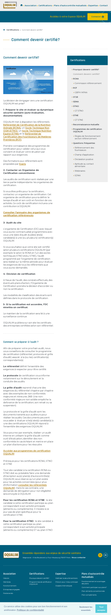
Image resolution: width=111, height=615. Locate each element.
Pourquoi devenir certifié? (86, 69)
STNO (76, 106)
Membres (7, 582)
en (106, 555)
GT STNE (79, 120)
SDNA (76, 101)
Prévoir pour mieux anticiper (67, 582)
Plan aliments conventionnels (93, 591)
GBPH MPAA (81, 92)
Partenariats (8, 593)
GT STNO (79, 111)
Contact (104, 5)
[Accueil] (10, 8)
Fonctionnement (9, 586)
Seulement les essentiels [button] (85, 608)
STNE (75, 115)
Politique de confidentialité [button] (30, 610)
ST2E (75, 97)
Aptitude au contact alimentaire (84, 165)
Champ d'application (84, 155)
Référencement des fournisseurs (84, 149)
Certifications (45, 5)
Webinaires (80, 171)
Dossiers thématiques (64, 586)
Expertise (93, 5)
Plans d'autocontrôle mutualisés (70, 5)
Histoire (6, 578)
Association (31, 5)
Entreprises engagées (11, 589)
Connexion (96, 17)
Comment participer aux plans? (94, 587)
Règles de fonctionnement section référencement (87, 137)
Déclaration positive (84, 159)
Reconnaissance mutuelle (86, 124)
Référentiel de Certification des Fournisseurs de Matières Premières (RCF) (27, 136)
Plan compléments (89, 595)
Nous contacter (79, 558)
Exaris (22, 164)
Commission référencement (88, 83)
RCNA (76, 78)
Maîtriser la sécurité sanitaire (66, 578)
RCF (75, 88)
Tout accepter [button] (101, 608)
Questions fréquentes (84, 143)
